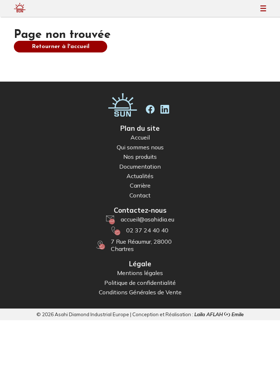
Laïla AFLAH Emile (219, 314)
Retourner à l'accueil (60, 47)
